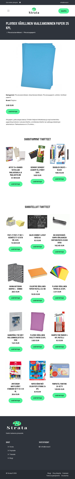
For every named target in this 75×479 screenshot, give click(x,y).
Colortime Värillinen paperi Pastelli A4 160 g (37, 288)
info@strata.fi (64, 2)
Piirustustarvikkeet (15, 32)
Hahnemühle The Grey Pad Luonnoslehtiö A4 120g (15, 337)
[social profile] (20, 2)
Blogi (11, 458)
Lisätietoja (13, 111)
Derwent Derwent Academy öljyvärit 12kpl (37, 169)
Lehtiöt (57, 95)
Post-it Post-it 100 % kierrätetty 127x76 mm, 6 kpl (16, 237)
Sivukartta (64, 476)
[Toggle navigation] (8, 11)
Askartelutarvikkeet (35, 95)
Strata (11, 447)
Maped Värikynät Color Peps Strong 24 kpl (37, 386)
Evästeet (65, 473)
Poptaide (12, 450)
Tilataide (12, 454)
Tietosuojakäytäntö (53, 476)
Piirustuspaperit (29, 32)
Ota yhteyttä (56, 473)
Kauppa (63, 11)
